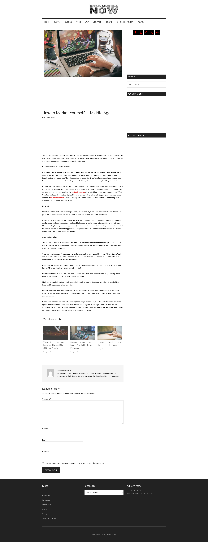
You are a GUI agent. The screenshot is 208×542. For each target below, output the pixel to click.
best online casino (78, 192)
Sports (53, 117)
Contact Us (46, 500)
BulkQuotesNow (110, 534)
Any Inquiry (46, 495)
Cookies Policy (47, 505)
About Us (45, 491)
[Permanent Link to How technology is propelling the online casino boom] (110, 327)
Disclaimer (45, 509)
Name (45, 428)
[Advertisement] (83, 95)
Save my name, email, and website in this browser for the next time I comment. (75, 463)
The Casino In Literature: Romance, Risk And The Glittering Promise (54, 345)
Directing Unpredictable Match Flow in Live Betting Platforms (81, 345)
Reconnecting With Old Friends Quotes (140, 493)
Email (45, 440)
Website (45, 452)
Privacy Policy (46, 514)
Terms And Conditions (49, 518)
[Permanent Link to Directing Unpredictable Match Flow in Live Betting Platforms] (82, 327)
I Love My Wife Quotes (134, 491)
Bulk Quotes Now (104, 9)
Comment (46, 399)
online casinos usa (57, 198)
